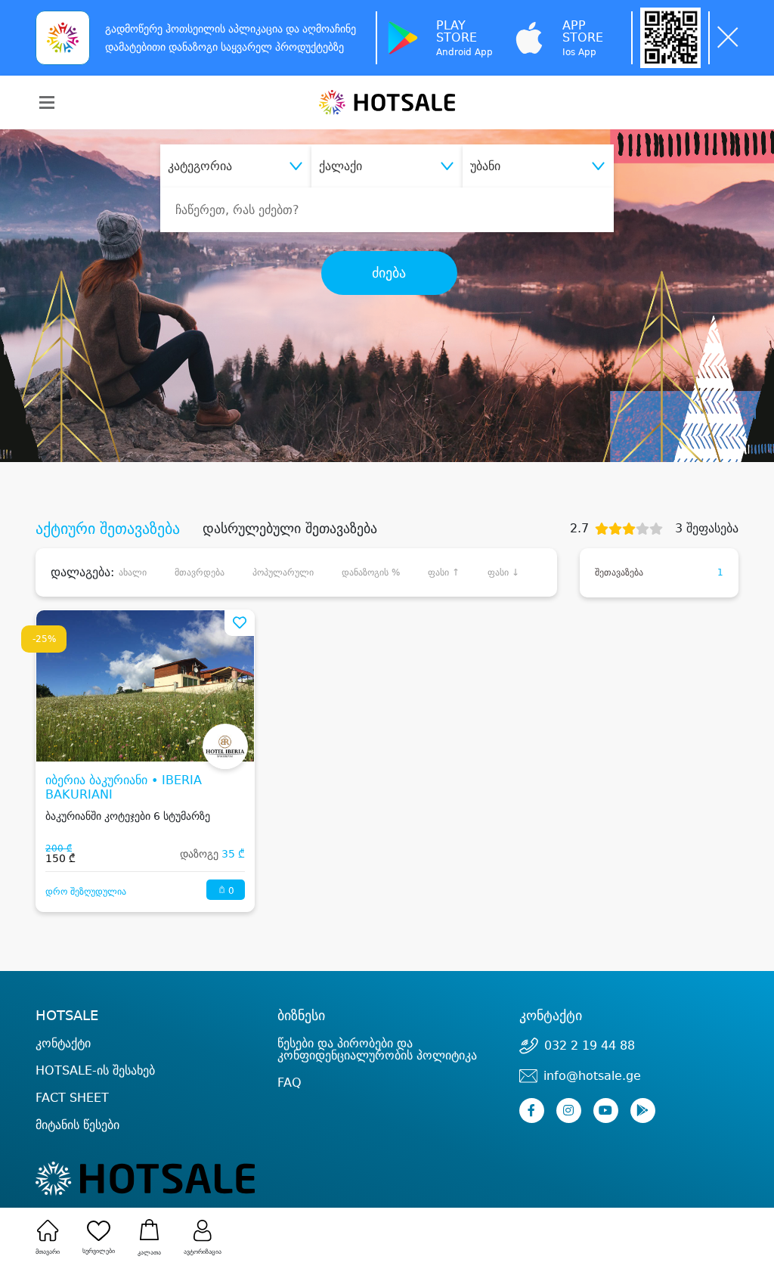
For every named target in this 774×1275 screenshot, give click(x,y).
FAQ (289, 1082)
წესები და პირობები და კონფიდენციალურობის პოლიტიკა (377, 1049)
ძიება (389, 273)
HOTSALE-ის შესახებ (95, 1070)
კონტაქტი (63, 1044)
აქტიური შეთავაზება (108, 528)
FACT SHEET (72, 1097)
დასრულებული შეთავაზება (290, 528)
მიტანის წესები (77, 1125)
